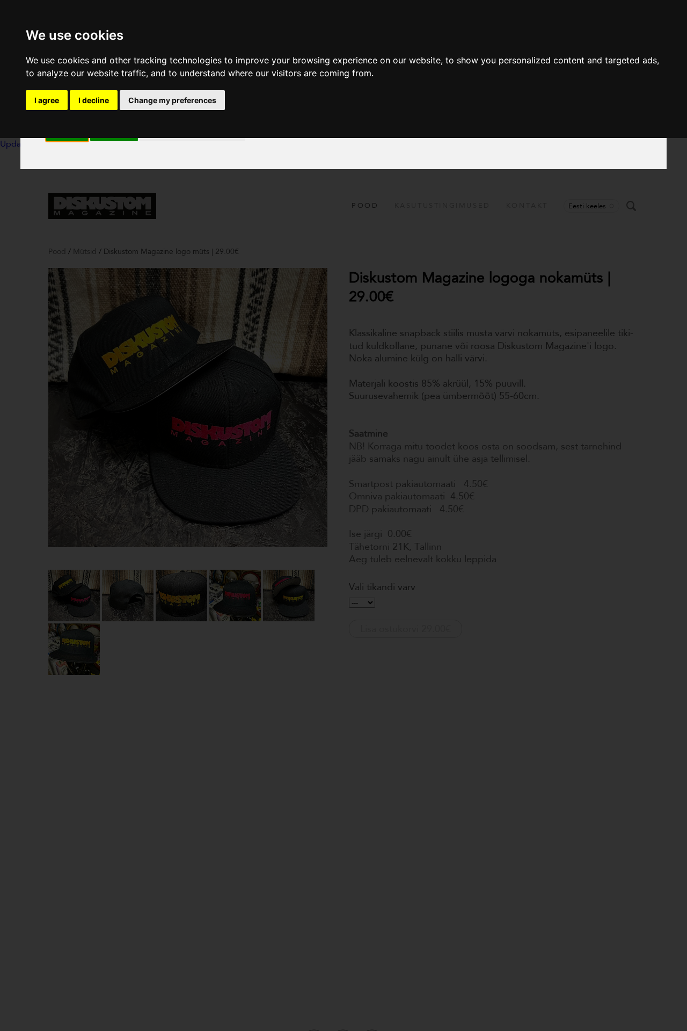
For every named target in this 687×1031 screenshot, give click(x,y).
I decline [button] (93, 100)
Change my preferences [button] (172, 100)
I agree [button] (46, 100)
